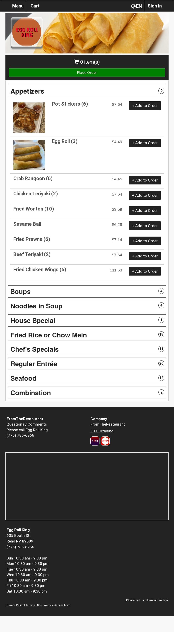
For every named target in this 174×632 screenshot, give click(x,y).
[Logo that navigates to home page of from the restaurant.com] (94, 441)
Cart (35, 6)
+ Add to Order (145, 105)
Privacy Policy (15, 605)
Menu (18, 6)
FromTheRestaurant (107, 424)
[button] (87, 91)
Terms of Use (34, 605)
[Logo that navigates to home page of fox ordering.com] (104, 441)
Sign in (155, 6)
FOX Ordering (102, 431)
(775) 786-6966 (20, 435)
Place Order (87, 72)
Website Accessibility (57, 605)
